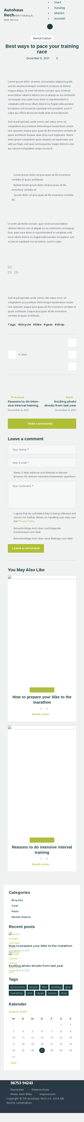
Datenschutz (40, 1089)
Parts (15, 911)
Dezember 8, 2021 (42, 689)
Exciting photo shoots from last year (36, 966)
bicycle (25, 324)
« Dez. (13, 1062)
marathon (16, 993)
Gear (15, 905)
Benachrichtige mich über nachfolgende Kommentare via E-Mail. (37, 530)
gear (49, 324)
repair (40, 993)
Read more (40, 714)
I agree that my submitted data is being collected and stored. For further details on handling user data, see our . (45, 517)
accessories (17, 987)
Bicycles (17, 900)
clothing (56, 987)
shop (60, 324)
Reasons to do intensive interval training (42, 850)
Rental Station (42, 38)
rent (29, 993)
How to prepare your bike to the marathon (42, 699)
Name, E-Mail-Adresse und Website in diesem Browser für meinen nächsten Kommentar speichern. (45, 474)
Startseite (17, 1089)
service (52, 993)
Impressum (47, 1094)
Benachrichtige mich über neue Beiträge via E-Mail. (43, 538)
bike (38, 324)
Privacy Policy (26, 521)
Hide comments (40, 423)
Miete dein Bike (21, 1094)
